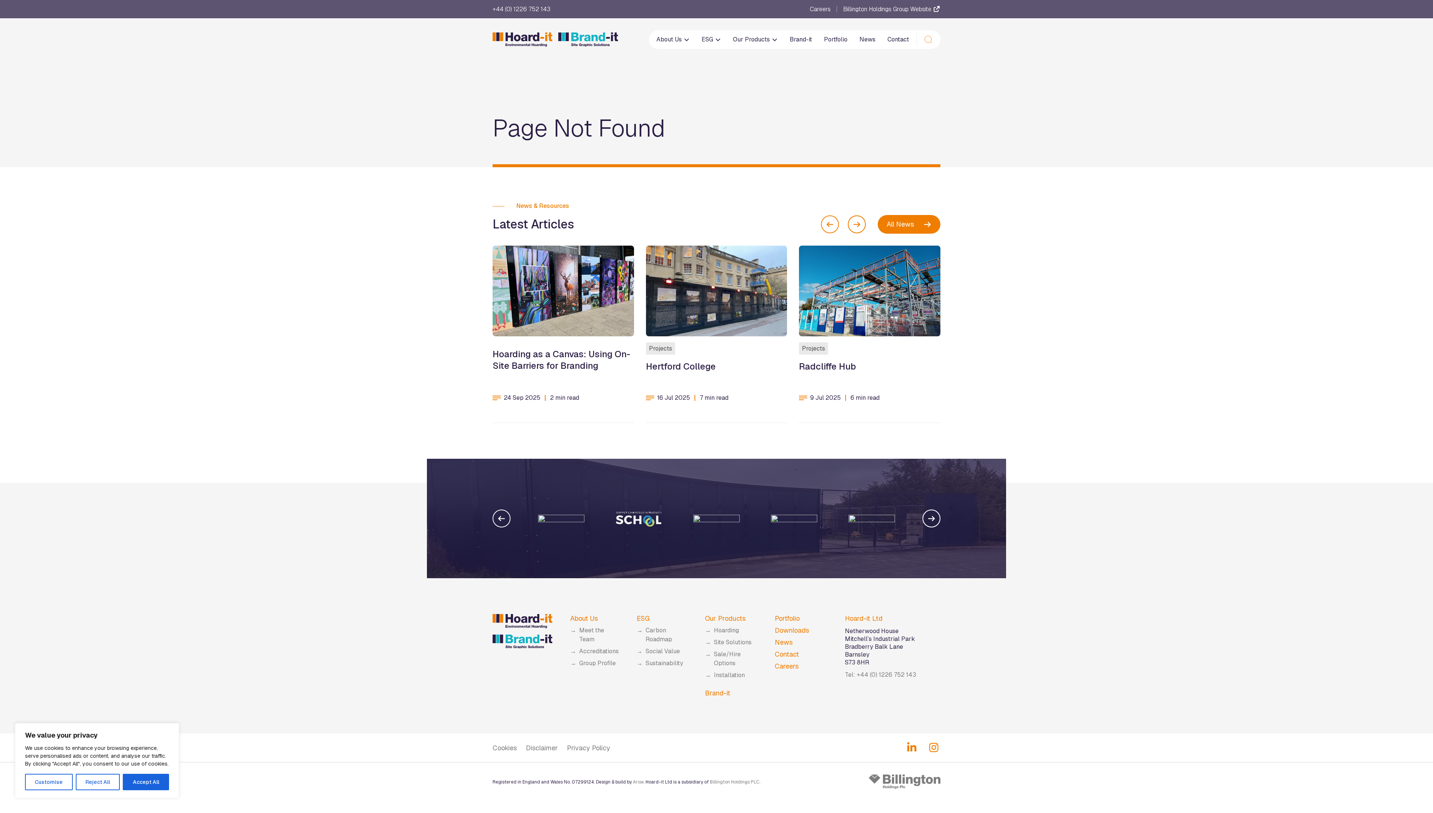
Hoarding (726, 630)
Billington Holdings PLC (734, 782)
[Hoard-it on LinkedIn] (911, 747)
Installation (729, 675)
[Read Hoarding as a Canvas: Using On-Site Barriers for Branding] (563, 291)
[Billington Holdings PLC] (904, 782)
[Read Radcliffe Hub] (869, 291)
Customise (49, 782)
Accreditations (599, 651)
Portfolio (835, 39)
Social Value (663, 651)
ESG (708, 39)
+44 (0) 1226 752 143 (521, 9)
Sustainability (664, 663)
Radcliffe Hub (827, 366)
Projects (660, 348)
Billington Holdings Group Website (888, 9)
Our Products (752, 39)
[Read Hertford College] (716, 291)
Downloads (792, 630)
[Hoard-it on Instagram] (933, 747)
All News (900, 224)
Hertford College (681, 366)
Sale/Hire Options (727, 658)
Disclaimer (542, 748)
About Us (669, 39)
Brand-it (801, 39)
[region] (97, 760)
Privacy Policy (588, 748)
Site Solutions (733, 642)
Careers (820, 9)
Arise (638, 782)
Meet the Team (591, 634)
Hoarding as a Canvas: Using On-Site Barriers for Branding (561, 359)
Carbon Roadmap (659, 634)
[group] (561, 518)
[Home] (555, 40)
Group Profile (597, 663)
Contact (898, 39)
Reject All (97, 782)
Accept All (146, 782)
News (867, 39)
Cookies (505, 748)
